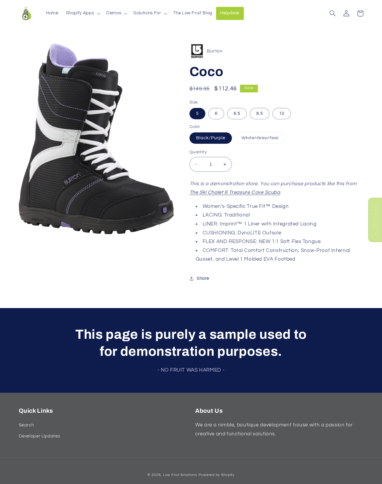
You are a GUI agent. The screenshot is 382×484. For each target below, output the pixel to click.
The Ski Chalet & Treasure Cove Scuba (235, 192)
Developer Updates (39, 436)
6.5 (237, 113)
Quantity (198, 152)
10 (281, 113)
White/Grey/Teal (263, 139)
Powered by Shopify (216, 474)
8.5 (259, 113)
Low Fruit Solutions (180, 474)
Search (26, 425)
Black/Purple (211, 138)
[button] (82, 13)
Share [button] (203, 278)
